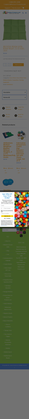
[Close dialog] (28, 193)
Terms (6, 225)
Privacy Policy (3, 225)
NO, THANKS (7, 218)
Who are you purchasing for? (7, 211)
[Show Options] (12, 214)
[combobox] (2, 208)
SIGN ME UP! (7, 216)
